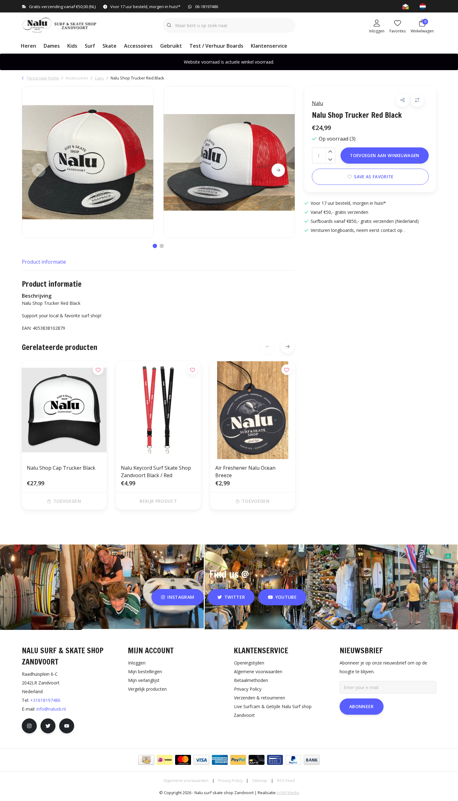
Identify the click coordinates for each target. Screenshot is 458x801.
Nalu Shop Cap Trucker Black (61, 467)
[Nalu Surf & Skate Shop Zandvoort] (60, 24)
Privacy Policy (230, 780)
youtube (286, 597)
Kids (72, 45)
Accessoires (138, 45)
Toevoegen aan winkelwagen (384, 155)
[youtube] (66, 725)
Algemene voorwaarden (186, 780)
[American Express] (220, 760)
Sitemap (259, 780)
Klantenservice (269, 45)
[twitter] (48, 725)
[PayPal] (238, 760)
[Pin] (275, 760)
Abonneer (361, 706)
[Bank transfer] (312, 760)
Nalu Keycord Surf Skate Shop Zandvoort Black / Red (156, 471)
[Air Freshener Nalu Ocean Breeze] (252, 410)
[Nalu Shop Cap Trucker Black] (64, 410)
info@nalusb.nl (51, 709)
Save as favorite (373, 177)
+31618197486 (45, 700)
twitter (234, 597)
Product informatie (44, 261)
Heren (28, 45)
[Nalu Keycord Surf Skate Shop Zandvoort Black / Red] (158, 410)
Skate (110, 45)
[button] (402, 100)
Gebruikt (171, 45)
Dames (52, 45)
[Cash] (146, 760)
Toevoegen (67, 501)
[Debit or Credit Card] (257, 760)
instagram (181, 597)
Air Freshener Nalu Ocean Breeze (245, 471)
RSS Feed (286, 780)
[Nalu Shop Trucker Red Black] (88, 162)
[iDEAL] (165, 760)
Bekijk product (158, 501)
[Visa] (201, 760)
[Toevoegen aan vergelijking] (417, 100)
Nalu (317, 103)
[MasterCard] (183, 760)
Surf (90, 45)
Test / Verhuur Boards (216, 45)
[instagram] (29, 725)
